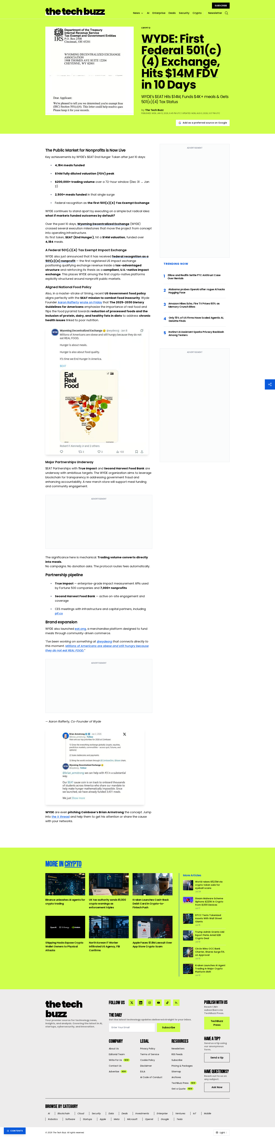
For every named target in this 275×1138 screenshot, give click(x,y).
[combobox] (221, 1132)
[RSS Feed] (176, 1002)
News (136, 13)
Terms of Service (149, 1054)
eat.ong (80, 629)
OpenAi (149, 1119)
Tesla (179, 1119)
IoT (194, 1113)
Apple (103, 1119)
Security (184, 13)
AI (148, 13)
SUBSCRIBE (221, 5)
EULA (142, 1071)
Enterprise (158, 13)
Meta (116, 1119)
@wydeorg (104, 641)
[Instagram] (149, 1002)
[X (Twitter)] (132, 1002)
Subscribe (168, 1027)
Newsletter (215, 13)
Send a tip (216, 1057)
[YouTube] (158, 1002)
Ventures (180, 1113)
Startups (87, 1119)
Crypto (197, 13)
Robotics (53, 1119)
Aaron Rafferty (68, 302)
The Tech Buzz (154, 110)
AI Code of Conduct (151, 1077)
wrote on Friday (91, 302)
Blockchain (64, 1113)
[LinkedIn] (141, 1002)
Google (165, 1119)
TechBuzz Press (217, 1023)
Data (111, 1113)
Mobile (207, 1113)
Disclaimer (146, 1065)
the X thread (61, 817)
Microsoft (132, 1119)
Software (70, 1119)
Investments (142, 1113)
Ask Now (217, 1087)
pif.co (59, 613)
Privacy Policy (147, 1048)
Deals (172, 13)
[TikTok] (167, 1002)
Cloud (81, 1113)
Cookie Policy (147, 1060)
